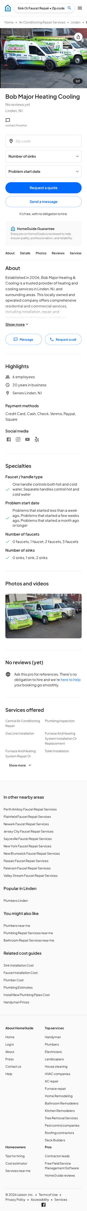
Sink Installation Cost (19, 965)
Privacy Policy (15, 1199)
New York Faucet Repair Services (27, 846)
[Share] (78, 37)
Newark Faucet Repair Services (26, 824)
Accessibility (40, 1199)
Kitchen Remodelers (60, 1111)
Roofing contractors (59, 1133)
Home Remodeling (58, 1096)
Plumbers (52, 1044)
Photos (41, 253)
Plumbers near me (17, 925)
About (10, 253)
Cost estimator (16, 1163)
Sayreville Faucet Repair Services (28, 839)
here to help (71, 679)
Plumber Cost (14, 980)
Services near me (18, 1171)
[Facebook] (8, 439)
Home (9, 22)
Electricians (53, 1052)
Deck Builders (55, 1140)
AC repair (51, 1081)
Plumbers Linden (16, 900)
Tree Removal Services (61, 1118)
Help (8, 1074)
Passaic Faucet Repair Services (26, 861)
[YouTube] (27, 439)
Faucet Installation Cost (21, 973)
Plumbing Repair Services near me (28, 933)
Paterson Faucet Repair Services (27, 868)
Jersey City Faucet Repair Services (29, 831)
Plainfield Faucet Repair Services (27, 816)
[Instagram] (18, 439)
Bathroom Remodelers (62, 1103)
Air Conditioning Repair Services (42, 22)
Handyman (53, 1037)
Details (25, 253)
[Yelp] (36, 439)
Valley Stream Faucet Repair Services (31, 875)
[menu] (8, 8)
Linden (76, 22)
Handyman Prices (16, 1002)
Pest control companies (62, 1125)
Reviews (58, 253)
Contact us (13, 1066)
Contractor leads (57, 1156)
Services (76, 253)
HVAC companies (57, 1074)
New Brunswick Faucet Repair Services (32, 853)
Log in (9, 1044)
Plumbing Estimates (18, 987)
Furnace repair (55, 1088)
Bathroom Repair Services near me (29, 940)
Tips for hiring (15, 1156)
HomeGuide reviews (60, 1175)
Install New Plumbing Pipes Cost (27, 995)
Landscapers (54, 1059)
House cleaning (56, 1066)
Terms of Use (48, 1194)
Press (9, 1059)
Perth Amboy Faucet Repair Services (30, 809)
